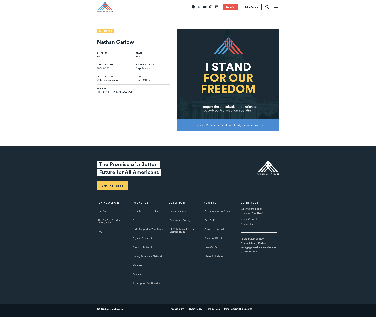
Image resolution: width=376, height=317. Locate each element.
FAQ (100, 231)
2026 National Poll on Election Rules (182, 230)
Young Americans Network (147, 256)
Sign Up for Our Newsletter (148, 283)
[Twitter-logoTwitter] (199, 7)
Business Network (143, 247)
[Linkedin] (216, 7)
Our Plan (102, 211)
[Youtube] (205, 7)
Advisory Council (214, 229)
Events (136, 220)
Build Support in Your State (148, 229)
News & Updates (214, 256)
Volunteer (138, 265)
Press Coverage (178, 211)
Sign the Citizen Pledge (146, 211)
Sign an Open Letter (144, 238)
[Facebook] (193, 7)
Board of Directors (215, 238)
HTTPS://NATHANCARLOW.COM (115, 91)
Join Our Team (213, 247)
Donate (137, 274)
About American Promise (218, 211)
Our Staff (210, 220)
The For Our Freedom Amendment (109, 221)
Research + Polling (180, 220)
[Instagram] (210, 7)
